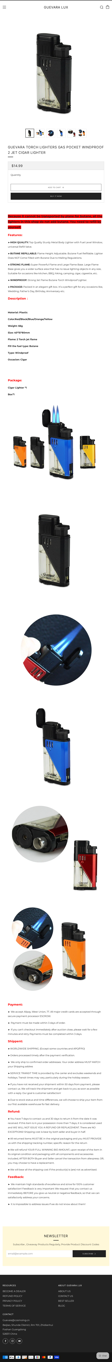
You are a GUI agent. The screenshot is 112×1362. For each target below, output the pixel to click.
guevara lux (56, 7)
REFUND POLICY (12, 1296)
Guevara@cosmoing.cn (16, 1320)
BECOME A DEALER (14, 1291)
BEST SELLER (66, 1301)
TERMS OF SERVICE (14, 1305)
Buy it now (56, 196)
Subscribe (88, 1254)
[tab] (29, 133)
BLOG (61, 1305)
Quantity (16, 175)
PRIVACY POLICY (12, 1301)
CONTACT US (65, 1296)
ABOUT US (64, 1291)
